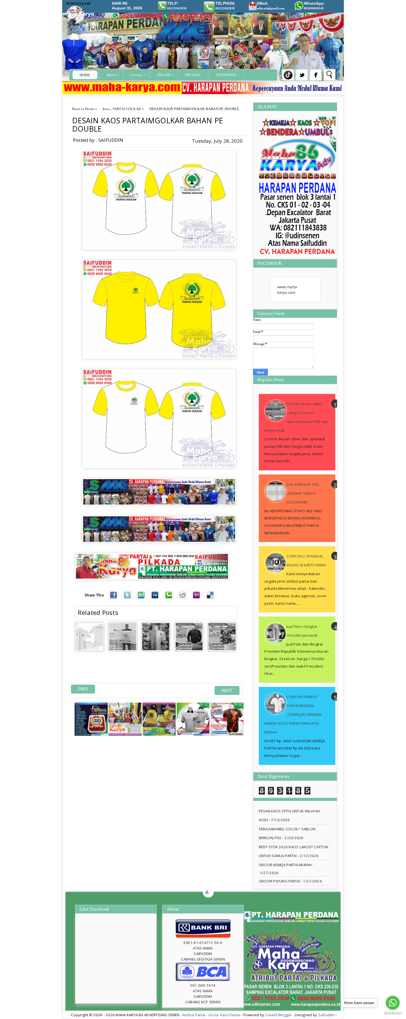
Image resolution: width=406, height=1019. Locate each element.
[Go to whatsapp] (393, 1003)
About (111, 75)
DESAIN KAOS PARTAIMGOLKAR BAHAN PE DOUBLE (147, 125)
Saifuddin (326, 1014)
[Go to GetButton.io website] (393, 1013)
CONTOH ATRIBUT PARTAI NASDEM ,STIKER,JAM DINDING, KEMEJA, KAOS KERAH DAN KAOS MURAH (293, 714)
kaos (106, 109)
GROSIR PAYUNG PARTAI (279, 881)
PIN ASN (163, 75)
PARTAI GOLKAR (127, 109)
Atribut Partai (193, 1014)
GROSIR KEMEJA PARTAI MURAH (285, 864)
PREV (83, 689)
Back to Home (83, 109)
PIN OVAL (193, 75)
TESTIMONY (225, 75)
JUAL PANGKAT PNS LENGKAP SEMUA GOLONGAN (302, 493)
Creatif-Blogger (278, 1014)
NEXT (227, 690)
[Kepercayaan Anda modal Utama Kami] (152, 578)
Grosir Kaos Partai (224, 1014)
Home (85, 75)
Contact (136, 75)
